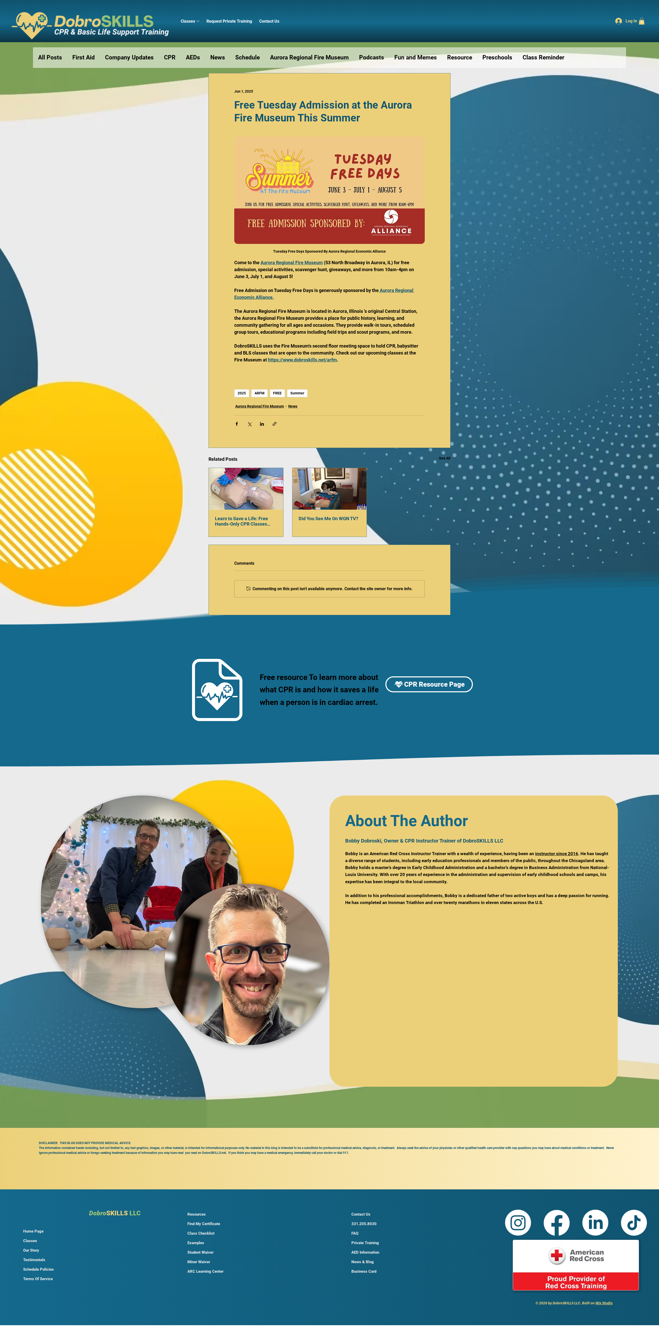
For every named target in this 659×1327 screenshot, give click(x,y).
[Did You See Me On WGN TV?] (329, 489)
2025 (242, 393)
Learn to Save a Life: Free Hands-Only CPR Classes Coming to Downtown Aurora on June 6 (244, 521)
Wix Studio (604, 1303)
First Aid (83, 57)
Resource (459, 57)
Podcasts (371, 57)
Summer (297, 393)
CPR (170, 57)
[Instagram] (518, 1223)
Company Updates (129, 57)
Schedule (247, 57)
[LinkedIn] (595, 1223)
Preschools (497, 57)
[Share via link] (274, 423)
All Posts (50, 57)
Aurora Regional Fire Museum (309, 57)
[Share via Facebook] (236, 423)
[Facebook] (557, 1223)
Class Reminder (543, 57)
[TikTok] (634, 1223)
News (217, 57)
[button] (642, 20)
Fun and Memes (415, 57)
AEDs (193, 57)
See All (444, 458)
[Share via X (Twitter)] (249, 423)
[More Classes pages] (198, 21)
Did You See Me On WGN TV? (328, 518)
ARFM (259, 393)
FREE (277, 393)
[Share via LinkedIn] (261, 423)
